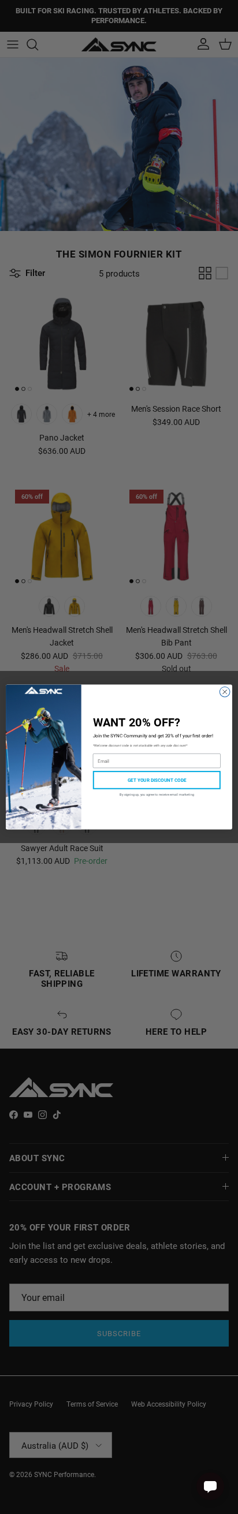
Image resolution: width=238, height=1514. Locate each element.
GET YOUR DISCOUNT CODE (157, 780)
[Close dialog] (225, 692)
